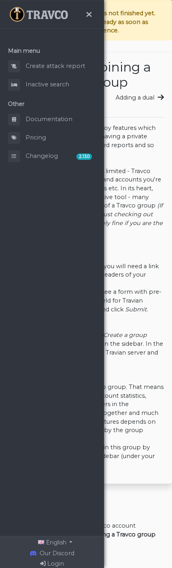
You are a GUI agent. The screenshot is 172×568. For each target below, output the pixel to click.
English (56, 542)
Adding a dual (136, 97)
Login (55, 563)
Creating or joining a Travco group (106, 534)
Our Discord (55, 553)
